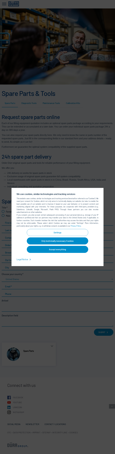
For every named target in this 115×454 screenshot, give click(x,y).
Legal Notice (22, 259)
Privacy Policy (76, 226)
